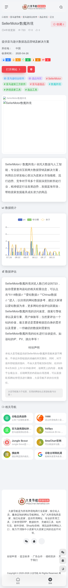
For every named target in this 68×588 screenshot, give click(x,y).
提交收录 (25, 556)
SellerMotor (12, 164)
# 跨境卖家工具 (12, 89)
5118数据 (15, 295)
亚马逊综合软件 (30, 16)
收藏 (60, 24)
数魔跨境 (28, 164)
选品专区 (43, 16)
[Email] (42, 541)
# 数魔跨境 (55, 84)
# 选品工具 (31, 89)
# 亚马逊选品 (37, 84)
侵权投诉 (50, 556)
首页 (6, 16)
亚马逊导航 (15, 16)
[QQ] (34, 541)
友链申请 (12, 556)
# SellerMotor (53, 78)
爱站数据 (31, 295)
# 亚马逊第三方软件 (15, 84)
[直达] (31, 418)
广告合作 (38, 556)
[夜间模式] (62, 568)
